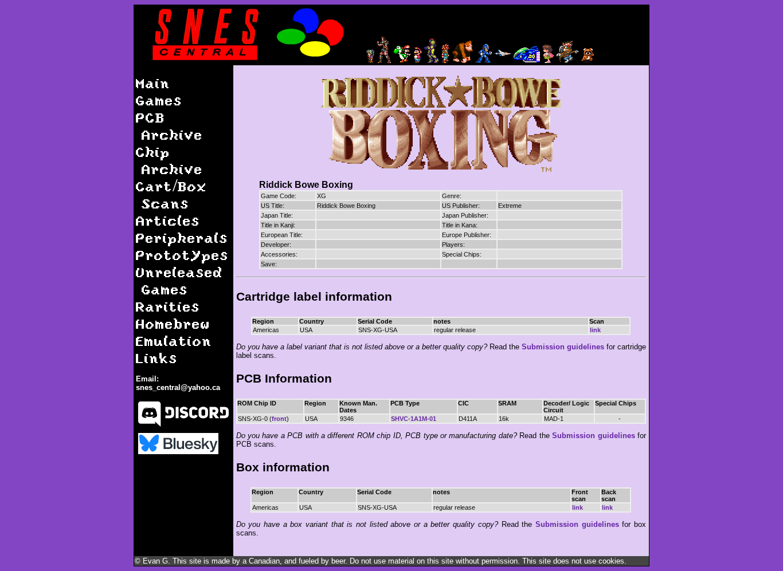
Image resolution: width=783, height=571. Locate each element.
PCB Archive (169, 126)
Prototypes (182, 254)
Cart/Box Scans (171, 194)
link (595, 329)
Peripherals (182, 237)
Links (157, 357)
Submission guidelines (563, 346)
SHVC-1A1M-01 (413, 418)
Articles (168, 220)
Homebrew (173, 323)
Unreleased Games (179, 280)
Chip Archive (169, 160)
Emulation (174, 340)
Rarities (168, 306)
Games (159, 99)
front (279, 418)
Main (153, 82)
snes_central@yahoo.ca (178, 387)
